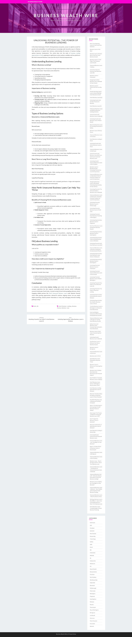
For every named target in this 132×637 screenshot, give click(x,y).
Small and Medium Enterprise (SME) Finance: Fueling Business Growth (96, 314)
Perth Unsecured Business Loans (58, 293)
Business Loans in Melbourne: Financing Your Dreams (96, 366)
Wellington (92, 593)
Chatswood (92, 552)
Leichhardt (92, 615)
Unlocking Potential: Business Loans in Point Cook (95, 210)
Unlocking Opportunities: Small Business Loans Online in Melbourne (96, 255)
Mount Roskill (93, 569)
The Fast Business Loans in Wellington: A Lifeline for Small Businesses (96, 308)
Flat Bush (92, 528)
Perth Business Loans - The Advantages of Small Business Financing (96, 508)
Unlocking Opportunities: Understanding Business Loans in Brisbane (96, 239)
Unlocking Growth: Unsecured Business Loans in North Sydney (96, 162)
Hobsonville (93, 561)
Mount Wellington (94, 610)
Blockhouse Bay (93, 580)
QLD (91, 525)
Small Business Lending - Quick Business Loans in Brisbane (96, 389)
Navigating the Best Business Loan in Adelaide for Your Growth (96, 81)
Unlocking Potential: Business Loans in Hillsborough (95, 204)
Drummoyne (93, 607)
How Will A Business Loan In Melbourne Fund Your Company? (96, 401)
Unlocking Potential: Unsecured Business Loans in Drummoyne (96, 273)
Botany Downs (93, 571)
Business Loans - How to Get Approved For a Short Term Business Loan (96, 462)
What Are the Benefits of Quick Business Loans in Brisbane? (96, 426)
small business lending (65, 306)
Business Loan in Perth (95, 356)
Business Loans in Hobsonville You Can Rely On (96, 87)
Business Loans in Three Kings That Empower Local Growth (95, 61)
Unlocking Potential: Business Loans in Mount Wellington (95, 278)
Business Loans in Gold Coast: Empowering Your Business (95, 333)
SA (90, 558)
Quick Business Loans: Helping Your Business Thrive (95, 360)
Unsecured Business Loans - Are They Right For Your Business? (96, 442)
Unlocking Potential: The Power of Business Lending (56, 41)
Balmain (92, 626)
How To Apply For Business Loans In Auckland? (94, 420)
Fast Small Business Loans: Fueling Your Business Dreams (96, 227)
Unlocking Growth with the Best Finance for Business (95, 101)
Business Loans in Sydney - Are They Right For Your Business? (96, 483)
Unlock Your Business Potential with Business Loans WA (95, 71)
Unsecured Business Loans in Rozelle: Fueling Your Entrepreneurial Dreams (96, 249)
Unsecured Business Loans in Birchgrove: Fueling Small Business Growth (96, 319)
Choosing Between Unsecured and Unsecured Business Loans (96, 436)
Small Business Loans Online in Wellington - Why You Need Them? (95, 383)
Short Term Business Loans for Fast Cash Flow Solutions (96, 45)
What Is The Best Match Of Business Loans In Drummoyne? (95, 448)
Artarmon (92, 618)
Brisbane (92, 601)
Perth (34, 306)
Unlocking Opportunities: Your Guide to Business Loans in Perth (96, 302)
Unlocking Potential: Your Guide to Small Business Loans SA (41, 319)
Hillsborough (93, 588)
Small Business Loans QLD (96, 97)
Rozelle (92, 604)
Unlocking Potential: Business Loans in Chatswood (95, 267)
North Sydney (93, 577)
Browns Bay (92, 536)
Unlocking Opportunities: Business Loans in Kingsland (96, 221)
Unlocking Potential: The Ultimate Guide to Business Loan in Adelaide (96, 190)
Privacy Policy (72, 634)
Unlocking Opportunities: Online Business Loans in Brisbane (70, 319)
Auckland (92, 531)
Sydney (91, 541)
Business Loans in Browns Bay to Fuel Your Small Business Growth (96, 55)
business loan (65, 308)
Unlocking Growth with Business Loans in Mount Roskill (95, 120)
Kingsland (92, 596)
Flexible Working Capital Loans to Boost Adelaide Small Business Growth (95, 93)
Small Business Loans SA (95, 106)
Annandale (92, 623)
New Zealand (93, 533)
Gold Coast (92, 522)
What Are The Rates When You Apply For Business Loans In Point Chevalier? (96, 395)
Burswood (92, 585)
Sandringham (93, 599)
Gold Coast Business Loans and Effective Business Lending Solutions (96, 110)
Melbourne (92, 563)
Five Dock (92, 574)
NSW (91, 544)
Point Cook (92, 591)
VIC (90, 566)
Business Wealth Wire (35, 2)
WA (37, 306)
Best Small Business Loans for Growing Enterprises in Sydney (96, 126)
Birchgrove (92, 612)
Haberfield (92, 582)
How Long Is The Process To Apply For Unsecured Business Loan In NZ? (96, 414)
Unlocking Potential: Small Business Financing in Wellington (96, 215)
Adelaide (92, 555)
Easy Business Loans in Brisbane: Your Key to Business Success (95, 343)
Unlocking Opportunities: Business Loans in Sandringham (96, 233)
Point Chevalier (93, 621)
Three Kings (93, 539)
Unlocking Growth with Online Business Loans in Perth (96, 145)
